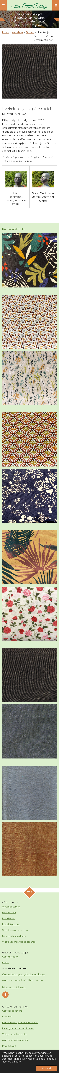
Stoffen (30, 32)
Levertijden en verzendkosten (18, 1028)
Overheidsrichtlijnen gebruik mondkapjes (23, 974)
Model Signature (11, 924)
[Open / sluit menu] (3, 5)
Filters (5, 962)
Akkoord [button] (46, 1068)
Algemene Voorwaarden (15, 1040)
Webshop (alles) (11, 906)
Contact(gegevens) (12, 1010)
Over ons (7, 1016)
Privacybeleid (9, 1045)
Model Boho (8, 918)
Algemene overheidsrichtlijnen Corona (22, 980)
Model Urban (9, 912)
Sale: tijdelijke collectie (14, 936)
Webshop (17, 32)
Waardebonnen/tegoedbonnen (19, 941)
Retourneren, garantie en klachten (20, 1022)
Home (5, 32)
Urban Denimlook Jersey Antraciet (16, 197)
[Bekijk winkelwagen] (55, 5)
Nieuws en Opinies (14, 987)
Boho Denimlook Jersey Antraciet (43, 195)
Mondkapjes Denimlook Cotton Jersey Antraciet (44, 36)
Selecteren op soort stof (15, 930)
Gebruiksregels (10, 956)
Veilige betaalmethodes (14, 1034)
